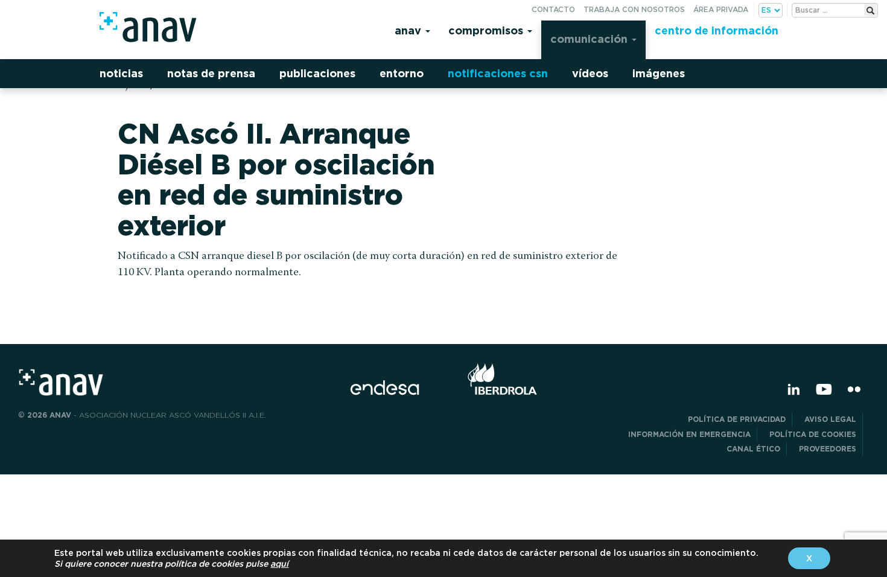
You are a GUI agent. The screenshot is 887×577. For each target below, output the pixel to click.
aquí (279, 564)
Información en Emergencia (689, 434)
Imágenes (658, 73)
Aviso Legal (830, 419)
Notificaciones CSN (498, 73)
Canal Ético (753, 449)
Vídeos (590, 73)
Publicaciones (317, 73)
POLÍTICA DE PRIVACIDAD (737, 419)
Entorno (402, 73)
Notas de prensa (211, 73)
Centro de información (716, 30)
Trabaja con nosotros (634, 9)
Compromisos (487, 30)
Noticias (121, 73)
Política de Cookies (812, 434)
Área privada (720, 9)
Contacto (553, 9)
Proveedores (827, 449)
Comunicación (590, 39)
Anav (409, 30)
